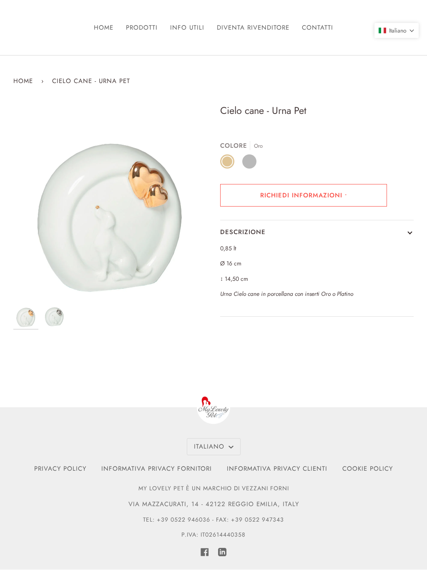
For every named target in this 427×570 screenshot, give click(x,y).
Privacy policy (60, 468)
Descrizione (243, 232)
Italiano (210, 446)
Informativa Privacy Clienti (277, 468)
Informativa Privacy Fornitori (156, 468)
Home (23, 81)
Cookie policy (367, 468)
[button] (396, 30)
